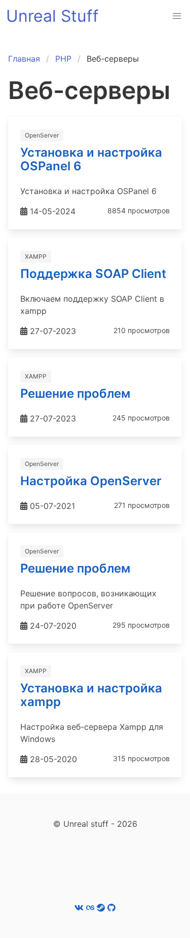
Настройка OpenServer (91, 481)
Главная (24, 59)
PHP (63, 59)
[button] (177, 16)
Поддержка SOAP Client (93, 273)
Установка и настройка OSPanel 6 (91, 159)
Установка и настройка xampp (91, 695)
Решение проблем (75, 393)
